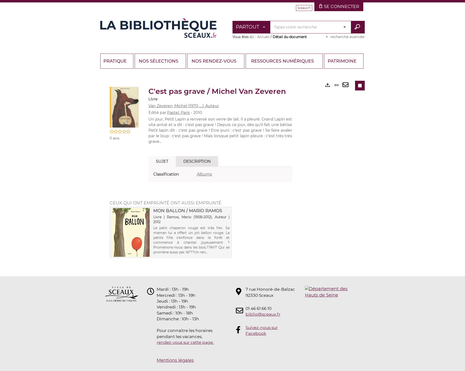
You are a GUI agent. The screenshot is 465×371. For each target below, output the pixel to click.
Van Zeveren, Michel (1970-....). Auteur (183, 106)
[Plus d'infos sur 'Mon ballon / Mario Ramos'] (131, 232)
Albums (204, 174)
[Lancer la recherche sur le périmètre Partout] (358, 27)
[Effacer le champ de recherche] (345, 27)
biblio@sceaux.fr (263, 314)
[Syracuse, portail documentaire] (158, 28)
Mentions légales (175, 360)
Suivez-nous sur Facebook (262, 330)
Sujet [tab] (162, 161)
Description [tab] (197, 161)
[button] (124, 107)
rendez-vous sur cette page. (185, 342)
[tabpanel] (220, 174)
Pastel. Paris (178, 112)
